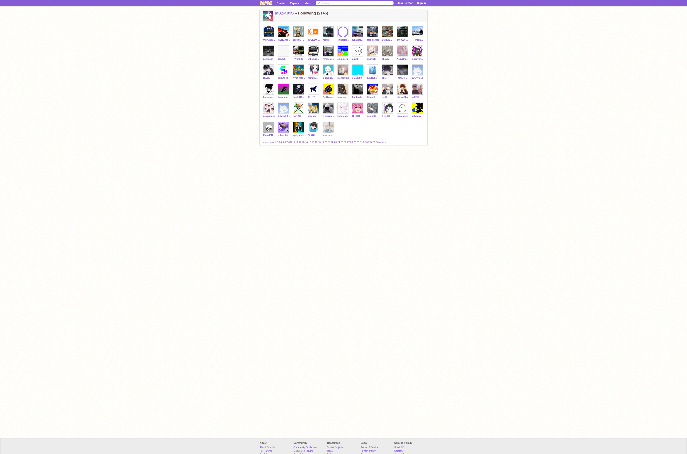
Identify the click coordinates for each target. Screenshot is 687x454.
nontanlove (402, 116)
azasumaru (269, 116)
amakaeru (342, 58)
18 (319, 142)
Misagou (312, 116)
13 (303, 142)
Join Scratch (405, 3)
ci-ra (384, 77)
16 (313, 142)
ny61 (384, 97)
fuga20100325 (299, 97)
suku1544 (283, 77)
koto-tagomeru (343, 116)
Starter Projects (335, 447)
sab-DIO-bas (299, 39)
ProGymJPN (329, 97)
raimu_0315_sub (284, 135)
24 (338, 142)
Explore (294, 3)
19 (322, 142)
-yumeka (341, 97)
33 (367, 142)
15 (309, 142)
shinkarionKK (343, 39)
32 (364, 142)
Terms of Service (369, 447)
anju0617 (371, 58)
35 (374, 142)
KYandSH (268, 135)
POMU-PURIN (403, 77)
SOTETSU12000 (388, 39)
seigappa (416, 116)
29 (355, 142)
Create (280, 3)
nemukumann (314, 77)
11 (297, 142)
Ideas (307, 3)
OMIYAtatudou (269, 39)
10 (293, 142)
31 (361, 142)
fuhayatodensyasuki (358, 39)
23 (335, 142)
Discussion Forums (303, 450)
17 (316, 142)
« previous (269, 142)
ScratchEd (399, 447)
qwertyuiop (417, 77)
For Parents (266, 450)
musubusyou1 (329, 77)
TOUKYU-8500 (314, 39)
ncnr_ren (327, 135)
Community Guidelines (305, 447)
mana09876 (343, 77)
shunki (355, 58)
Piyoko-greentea (329, 58)
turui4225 (372, 77)
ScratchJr (399, 450)
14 (306, 142)
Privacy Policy (368, 450)
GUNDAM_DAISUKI (284, 39)
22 (332, 142)
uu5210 (415, 97)
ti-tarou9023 (284, 116)
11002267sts (403, 39)
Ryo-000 (386, 116)
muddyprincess (418, 58)
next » (382, 142)
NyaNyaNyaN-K (299, 77)
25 (342, 142)
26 (345, 142)
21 (329, 142)
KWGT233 (298, 58)
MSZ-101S (284, 13)
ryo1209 (297, 116)
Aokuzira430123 (403, 58)
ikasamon (283, 97)
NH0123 (356, 116)
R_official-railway (418, 39)
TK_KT (311, 97)
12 (300, 142)
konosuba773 (269, 97)
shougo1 (386, 58)
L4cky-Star (402, 97)
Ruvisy (266, 77)
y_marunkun (329, 116)
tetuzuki (282, 58)
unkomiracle (314, 58)
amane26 (372, 116)
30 (358, 142)
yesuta (326, 39)
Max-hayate (373, 39)
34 (371, 142)
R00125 (312, 135)
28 (351, 142)
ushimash (268, 58)
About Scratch (267, 447)
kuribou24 (357, 97)
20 (326, 142)
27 (348, 142)
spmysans (298, 135)
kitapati (371, 97)
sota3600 (357, 77)
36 (377, 142)
